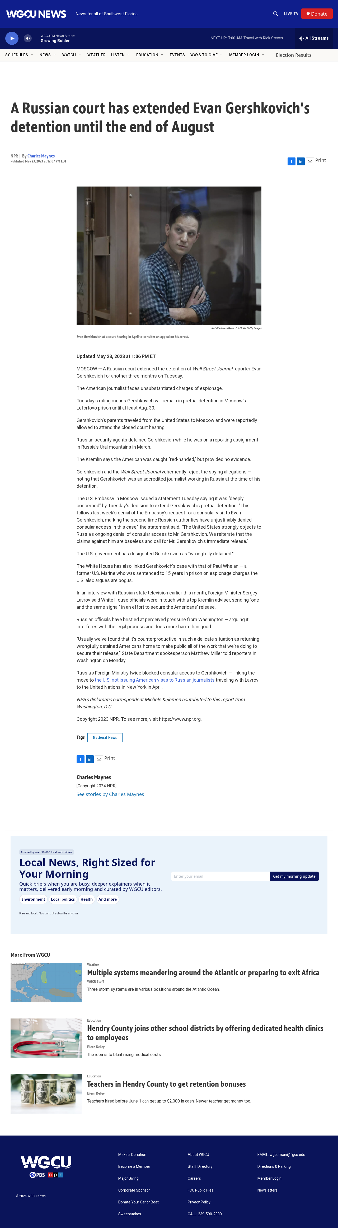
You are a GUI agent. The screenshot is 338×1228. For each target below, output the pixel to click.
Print (320, 160)
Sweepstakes (129, 1214)
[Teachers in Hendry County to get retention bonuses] (46, 1094)
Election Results (294, 55)
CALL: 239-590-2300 (205, 1214)
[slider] (36, 38)
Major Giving (128, 1178)
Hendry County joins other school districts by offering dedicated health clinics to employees (205, 1033)
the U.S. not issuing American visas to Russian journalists (154, 680)
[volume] (27, 38)
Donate (319, 14)
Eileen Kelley (96, 1047)
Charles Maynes (41, 156)
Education (147, 55)
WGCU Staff (95, 981)
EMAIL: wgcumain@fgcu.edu (281, 1155)
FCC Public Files (200, 1190)
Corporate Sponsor (134, 1190)
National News (105, 737)
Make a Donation (132, 1155)
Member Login (244, 55)
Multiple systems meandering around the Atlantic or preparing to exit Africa (203, 972)
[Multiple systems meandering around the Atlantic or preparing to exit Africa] (46, 982)
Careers (194, 1178)
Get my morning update (294, 876)
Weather (96, 55)
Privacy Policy (199, 1202)
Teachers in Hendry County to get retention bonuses (166, 1084)
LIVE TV (291, 14)
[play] (12, 38)
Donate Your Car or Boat (138, 1202)
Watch (69, 55)
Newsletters (267, 1190)
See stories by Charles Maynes (110, 794)
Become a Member (134, 1167)
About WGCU (198, 1155)
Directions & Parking (274, 1167)
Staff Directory (200, 1167)
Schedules (16, 55)
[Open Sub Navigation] (32, 55)
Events (177, 55)
